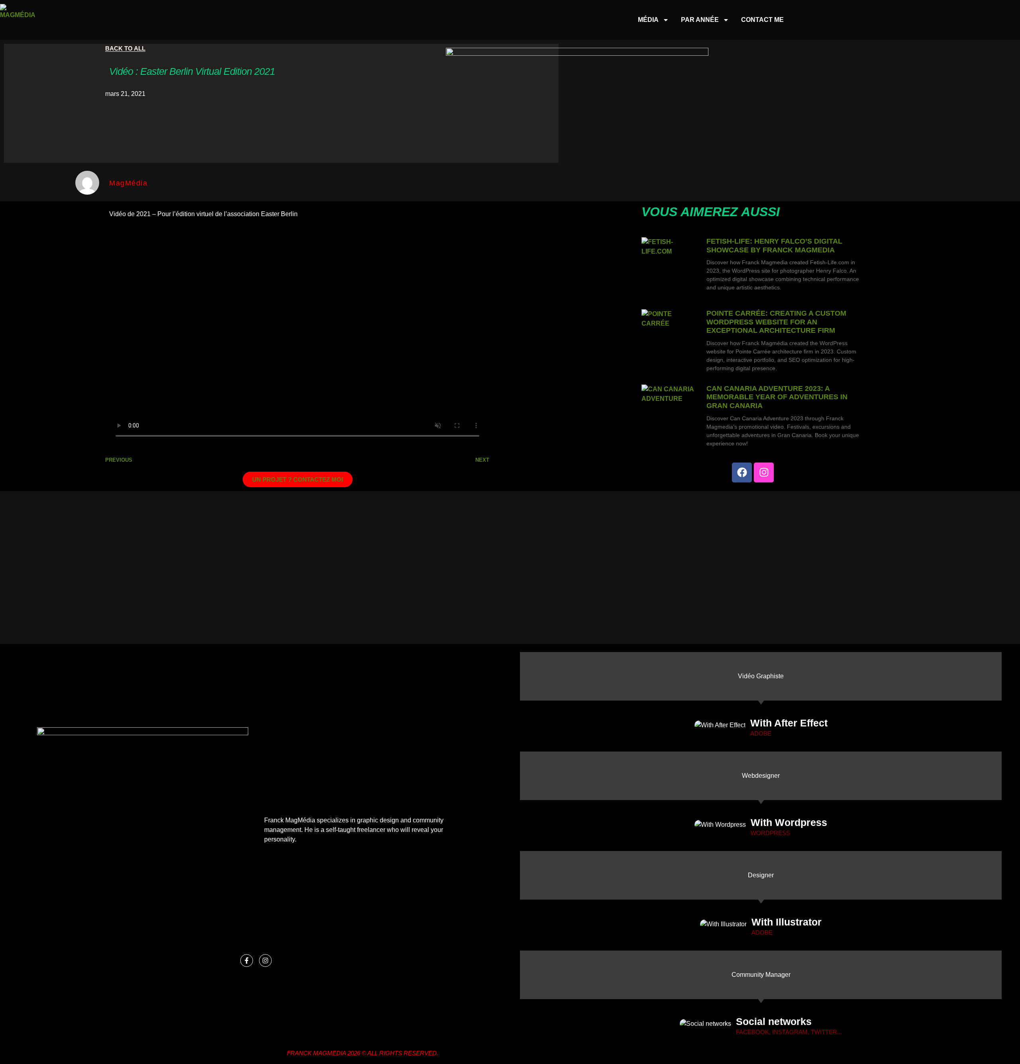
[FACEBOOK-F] (246, 960)
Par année (700, 19)
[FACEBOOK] (742, 472)
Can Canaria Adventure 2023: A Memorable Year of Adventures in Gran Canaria (776, 397)
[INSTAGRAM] (764, 472)
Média (648, 19)
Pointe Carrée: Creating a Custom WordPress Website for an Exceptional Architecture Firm (776, 321)
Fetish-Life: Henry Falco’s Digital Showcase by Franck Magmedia (774, 245)
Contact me (762, 19)
